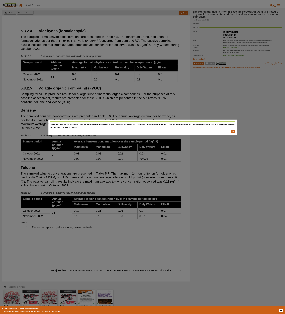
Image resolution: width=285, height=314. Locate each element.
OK (233, 131)
